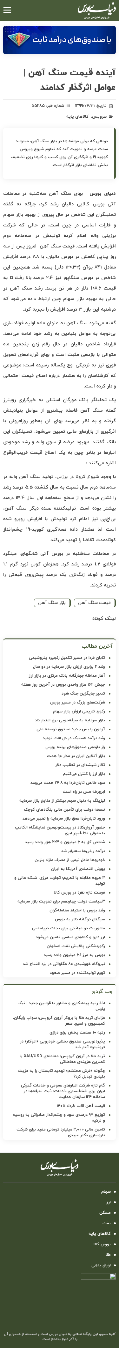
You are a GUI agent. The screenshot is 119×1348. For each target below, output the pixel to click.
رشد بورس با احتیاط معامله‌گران (77, 910)
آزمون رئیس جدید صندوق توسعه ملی (70, 729)
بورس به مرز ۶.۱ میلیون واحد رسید (74, 955)
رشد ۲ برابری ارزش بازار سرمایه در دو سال (69, 667)
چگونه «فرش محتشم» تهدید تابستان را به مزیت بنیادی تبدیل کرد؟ (61, 1073)
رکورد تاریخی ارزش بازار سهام (79, 711)
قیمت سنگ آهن (94, 603)
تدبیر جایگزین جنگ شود (83, 693)
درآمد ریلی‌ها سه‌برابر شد (83, 851)
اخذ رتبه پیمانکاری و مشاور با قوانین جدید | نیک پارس (61, 1006)
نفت (106, 1223)
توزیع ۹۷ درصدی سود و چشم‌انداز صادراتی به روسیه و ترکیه (59, 1117)
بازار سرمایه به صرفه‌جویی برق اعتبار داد (70, 720)
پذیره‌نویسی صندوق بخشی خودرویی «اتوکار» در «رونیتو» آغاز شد (62, 1044)
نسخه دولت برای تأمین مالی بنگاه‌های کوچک (64, 810)
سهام (106, 1192)
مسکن (105, 1213)
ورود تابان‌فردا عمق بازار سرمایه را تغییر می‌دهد (64, 818)
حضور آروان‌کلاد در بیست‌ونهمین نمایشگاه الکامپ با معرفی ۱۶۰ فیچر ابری (60, 830)
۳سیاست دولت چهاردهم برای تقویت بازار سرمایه (61, 901)
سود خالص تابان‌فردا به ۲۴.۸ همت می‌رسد (67, 783)
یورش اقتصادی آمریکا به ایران (78, 869)
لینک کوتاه (104, 618)
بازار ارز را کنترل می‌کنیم (84, 774)
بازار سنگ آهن (52, 603)
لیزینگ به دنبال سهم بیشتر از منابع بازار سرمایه (62, 801)
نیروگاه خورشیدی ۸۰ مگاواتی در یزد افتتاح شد (64, 964)
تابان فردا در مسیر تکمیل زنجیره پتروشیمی (67, 658)
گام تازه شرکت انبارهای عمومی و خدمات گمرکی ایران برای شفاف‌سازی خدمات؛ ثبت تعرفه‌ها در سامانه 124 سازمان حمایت (63, 1091)
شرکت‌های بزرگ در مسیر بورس (77, 702)
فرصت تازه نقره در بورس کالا (79, 892)
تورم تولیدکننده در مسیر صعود (77, 973)
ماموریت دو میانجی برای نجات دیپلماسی (68, 928)
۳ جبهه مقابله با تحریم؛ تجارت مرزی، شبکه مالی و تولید (59, 881)
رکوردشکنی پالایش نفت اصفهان (76, 946)
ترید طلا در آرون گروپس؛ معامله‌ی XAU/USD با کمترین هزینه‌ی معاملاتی (62, 1059)
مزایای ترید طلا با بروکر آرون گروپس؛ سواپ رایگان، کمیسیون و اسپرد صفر (59, 1021)
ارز (108, 1202)
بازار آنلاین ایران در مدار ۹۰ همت (76, 756)
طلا (108, 1255)
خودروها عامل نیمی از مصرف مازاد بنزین (70, 860)
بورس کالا (102, 1244)
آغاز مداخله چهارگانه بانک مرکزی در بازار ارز (67, 676)
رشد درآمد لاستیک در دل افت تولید (74, 738)
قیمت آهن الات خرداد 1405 (81, 1106)
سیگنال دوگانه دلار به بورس (80, 919)
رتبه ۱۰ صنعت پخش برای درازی (77, 1032)
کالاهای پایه (77, 117)
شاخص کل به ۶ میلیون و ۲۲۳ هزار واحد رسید (65, 842)
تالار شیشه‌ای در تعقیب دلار (80, 765)
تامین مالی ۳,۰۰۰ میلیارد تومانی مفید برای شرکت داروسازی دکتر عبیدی (61, 1132)
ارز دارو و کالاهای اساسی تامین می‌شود (70, 937)
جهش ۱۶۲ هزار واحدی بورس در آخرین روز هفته (63, 685)
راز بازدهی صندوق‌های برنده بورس (75, 747)
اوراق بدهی (101, 1265)
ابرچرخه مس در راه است (84, 792)
